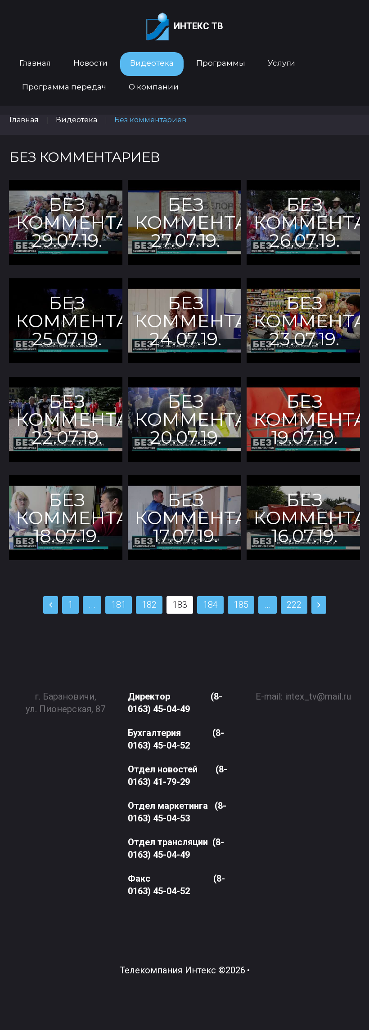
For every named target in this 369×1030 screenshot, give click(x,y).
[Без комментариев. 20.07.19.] (184, 419)
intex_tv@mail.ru (318, 696)
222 (294, 604)
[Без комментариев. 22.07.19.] (65, 419)
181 (118, 604)
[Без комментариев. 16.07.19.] (303, 517)
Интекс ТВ (198, 26)
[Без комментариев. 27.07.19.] (184, 222)
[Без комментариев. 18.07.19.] (65, 517)
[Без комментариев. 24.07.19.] (184, 320)
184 (210, 604)
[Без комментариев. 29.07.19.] (65, 222)
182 (149, 604)
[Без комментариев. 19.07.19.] (303, 419)
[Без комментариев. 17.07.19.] (184, 517)
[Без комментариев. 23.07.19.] (303, 320)
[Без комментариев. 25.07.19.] (65, 320)
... (92, 604)
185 (241, 604)
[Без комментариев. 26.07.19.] (303, 222)
